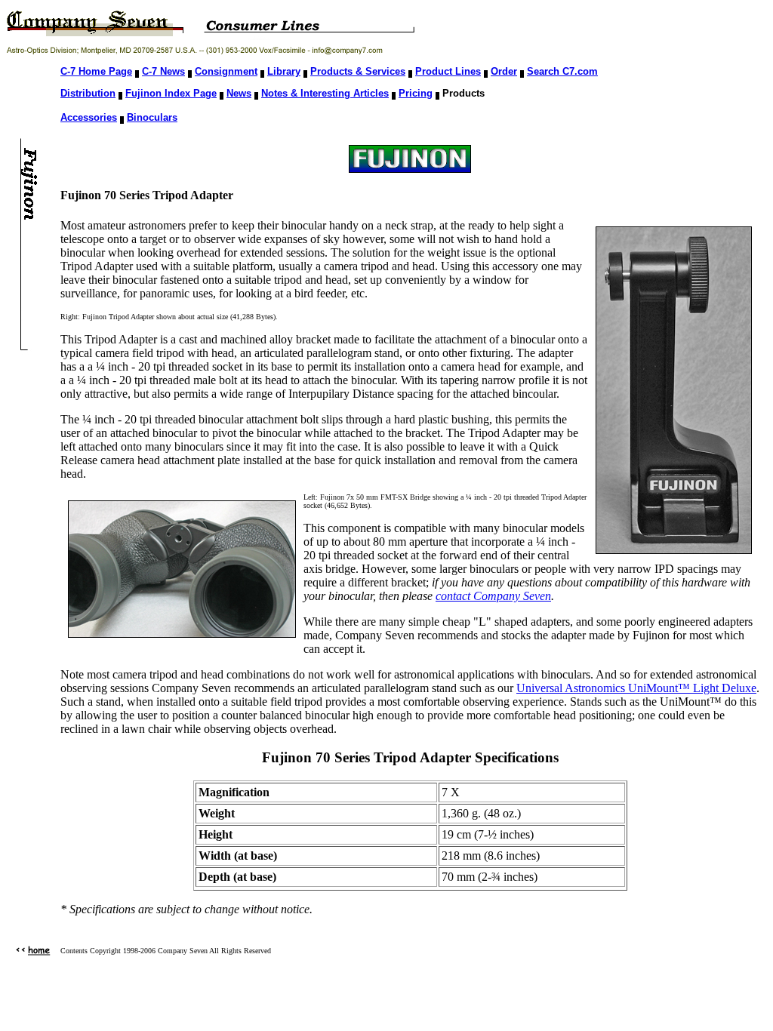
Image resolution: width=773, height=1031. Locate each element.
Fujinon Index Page (171, 93)
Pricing (416, 93)
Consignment (226, 71)
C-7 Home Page (96, 71)
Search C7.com (562, 71)
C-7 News (163, 71)
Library (283, 71)
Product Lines (448, 71)
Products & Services (357, 71)
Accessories (88, 117)
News (238, 93)
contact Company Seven (493, 595)
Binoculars (152, 117)
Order (504, 71)
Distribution (87, 93)
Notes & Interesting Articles (325, 93)
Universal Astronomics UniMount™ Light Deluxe (636, 688)
